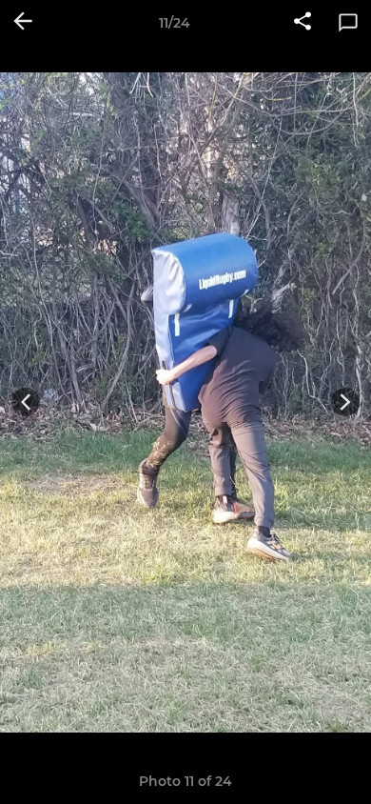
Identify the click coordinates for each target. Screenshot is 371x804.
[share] (302, 23)
